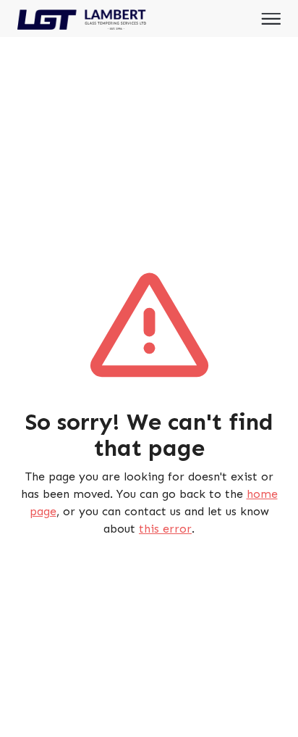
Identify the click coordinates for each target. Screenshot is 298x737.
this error (165, 529)
